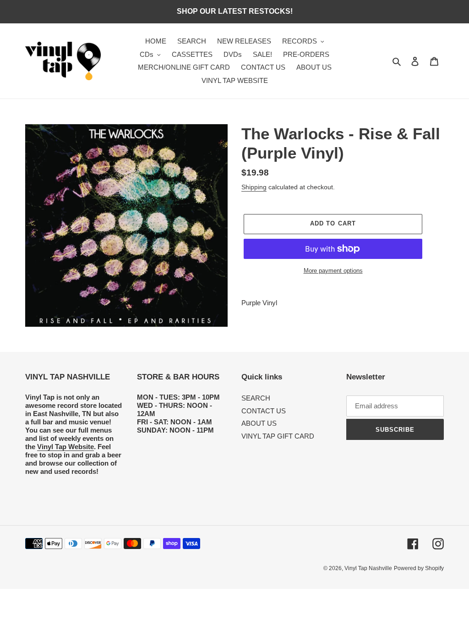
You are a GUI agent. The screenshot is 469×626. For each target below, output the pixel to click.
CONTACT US (263, 411)
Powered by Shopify (419, 568)
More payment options (333, 270)
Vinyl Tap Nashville (368, 568)
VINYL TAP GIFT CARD (277, 436)
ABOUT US (259, 423)
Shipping (254, 187)
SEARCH (255, 398)
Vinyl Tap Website (65, 446)
